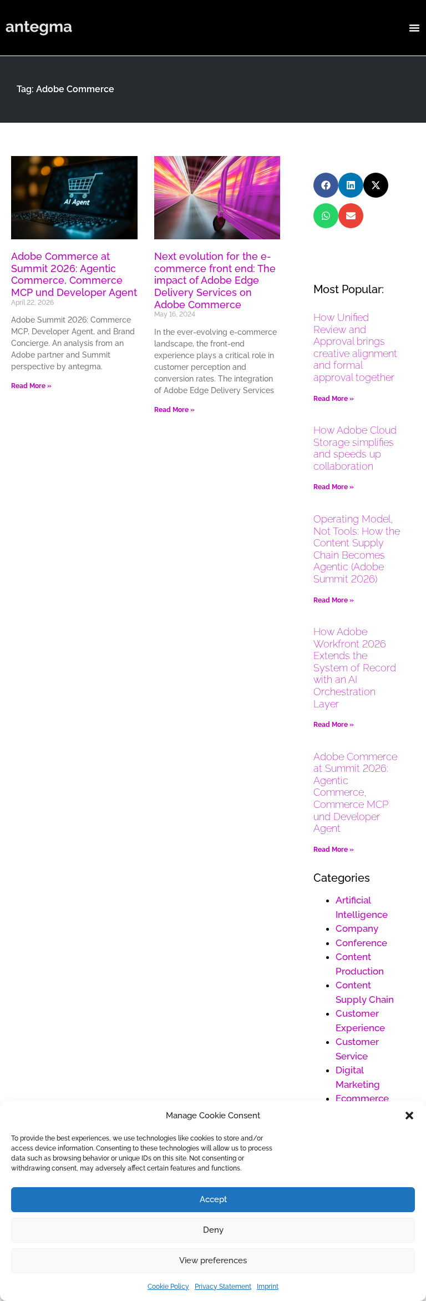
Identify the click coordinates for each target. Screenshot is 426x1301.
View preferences (213, 1260)
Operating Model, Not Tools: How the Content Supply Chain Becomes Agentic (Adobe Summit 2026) (356, 549)
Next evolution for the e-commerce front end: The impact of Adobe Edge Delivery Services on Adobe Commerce (215, 280)
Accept (213, 1199)
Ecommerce (362, 1098)
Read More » (31, 386)
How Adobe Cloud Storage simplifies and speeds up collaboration (355, 448)
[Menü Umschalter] (414, 27)
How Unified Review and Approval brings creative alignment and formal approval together (355, 347)
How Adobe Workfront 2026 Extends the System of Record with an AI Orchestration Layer (354, 668)
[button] (409, 1115)
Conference (361, 942)
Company (357, 928)
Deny (213, 1230)
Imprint (267, 1286)
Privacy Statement (223, 1286)
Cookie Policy (168, 1286)
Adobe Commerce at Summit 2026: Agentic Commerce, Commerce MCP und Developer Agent (74, 274)
